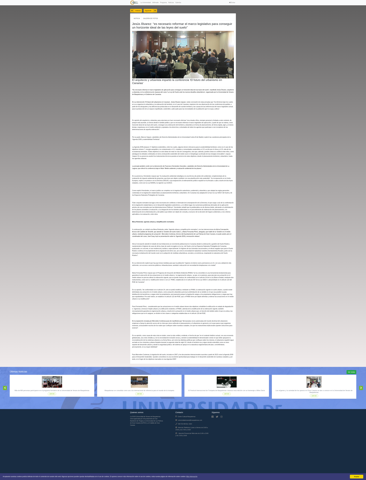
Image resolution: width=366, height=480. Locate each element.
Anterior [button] (138, 10)
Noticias (171, 2)
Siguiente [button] (148, 10)
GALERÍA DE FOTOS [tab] (150, 18)
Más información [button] (191, 476)
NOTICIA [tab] (137, 18)
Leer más (52, 393)
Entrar (233, 2)
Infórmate (155, 2)
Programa (163, 2)
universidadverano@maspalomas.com (190, 420)
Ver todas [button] (351, 372)
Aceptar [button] (356, 476)
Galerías (178, 2)
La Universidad (145, 2)
